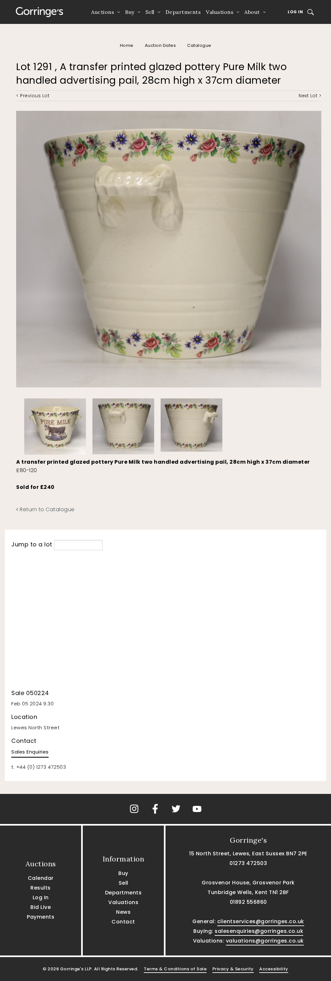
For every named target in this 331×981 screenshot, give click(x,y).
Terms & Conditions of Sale (175, 969)
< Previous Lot (32, 95)
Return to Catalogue (46, 509)
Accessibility (273, 969)
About (252, 12)
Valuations (219, 12)
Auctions (102, 12)
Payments (40, 917)
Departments (183, 12)
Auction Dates (160, 45)
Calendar (41, 878)
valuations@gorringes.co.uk (265, 940)
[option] (55, 425)
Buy (129, 12)
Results (40, 887)
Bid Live (40, 907)
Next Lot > (310, 95)
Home (126, 45)
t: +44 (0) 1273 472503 (38, 767)
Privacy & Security (233, 969)
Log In (295, 12)
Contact (123, 921)
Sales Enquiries (30, 751)
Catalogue (199, 45)
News (123, 912)
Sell (150, 12)
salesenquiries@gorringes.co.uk (259, 931)
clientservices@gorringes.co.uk (260, 921)
